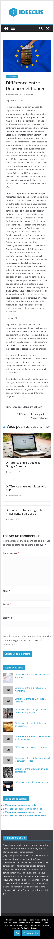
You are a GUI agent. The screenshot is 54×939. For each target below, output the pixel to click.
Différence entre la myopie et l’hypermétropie (32, 416)
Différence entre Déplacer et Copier (20, 805)
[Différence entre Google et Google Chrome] (27, 434)
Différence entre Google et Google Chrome (23, 464)
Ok (17, 933)
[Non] (50, 927)
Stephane (29, 94)
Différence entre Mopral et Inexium (31, 747)
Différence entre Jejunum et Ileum (24, 406)
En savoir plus (30, 933)
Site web (7, 617)
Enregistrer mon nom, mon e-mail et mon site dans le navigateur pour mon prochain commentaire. (27, 640)
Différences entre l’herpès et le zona (31, 782)
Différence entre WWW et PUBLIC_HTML (22, 812)
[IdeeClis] (6, 28)
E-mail (7, 604)
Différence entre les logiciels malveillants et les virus (24, 512)
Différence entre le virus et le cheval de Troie (24, 815)
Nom (6, 590)
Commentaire (11, 553)
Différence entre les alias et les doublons (22, 808)
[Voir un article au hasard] (47, 28)
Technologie (12, 76)
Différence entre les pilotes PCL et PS (26, 488)
